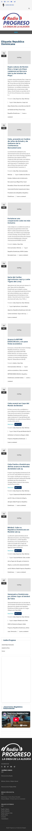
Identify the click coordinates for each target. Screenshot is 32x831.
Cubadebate (4, 818)
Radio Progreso (17, 501)
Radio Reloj (4, 815)
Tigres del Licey (22, 313)
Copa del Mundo (17, 557)
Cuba (14, 98)
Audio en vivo (6, 648)
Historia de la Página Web (8, 786)
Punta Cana (22, 109)
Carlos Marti (24, 306)
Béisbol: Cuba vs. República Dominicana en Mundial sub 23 (18, 530)
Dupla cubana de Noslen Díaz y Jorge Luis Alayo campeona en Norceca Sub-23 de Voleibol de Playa (18, 71)
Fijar (23, 98)
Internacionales (23, 171)
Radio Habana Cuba (6, 813)
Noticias (27, 98)
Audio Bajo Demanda (8, 644)
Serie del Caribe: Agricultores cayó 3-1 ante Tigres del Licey (19, 279)
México (14, 568)
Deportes (18, 98)
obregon (10, 501)
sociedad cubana (19, 377)
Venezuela (13, 631)
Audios (15, 244)
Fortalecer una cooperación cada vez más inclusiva (19, 221)
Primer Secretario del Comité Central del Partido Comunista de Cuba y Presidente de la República (19, 189)
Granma (3, 816)
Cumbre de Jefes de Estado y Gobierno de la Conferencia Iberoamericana (19, 178)
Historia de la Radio (7, 776)
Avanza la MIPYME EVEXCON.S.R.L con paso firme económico (18, 342)
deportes (19, 102)
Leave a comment (21, 196)
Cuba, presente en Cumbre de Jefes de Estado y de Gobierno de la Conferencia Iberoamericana (19, 143)
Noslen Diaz (14, 106)
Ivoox (3, 651)
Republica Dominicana (14, 113)
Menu (16, 32)
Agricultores (16, 306)
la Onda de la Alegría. (19, 435)
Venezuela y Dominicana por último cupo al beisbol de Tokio (19, 596)
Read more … (11, 424)
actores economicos (13, 370)
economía (25, 370)
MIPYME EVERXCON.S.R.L (14, 374)
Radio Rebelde (5, 811)
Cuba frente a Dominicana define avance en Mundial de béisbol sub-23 (19, 466)
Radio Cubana (5, 809)
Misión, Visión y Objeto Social (9, 781)
